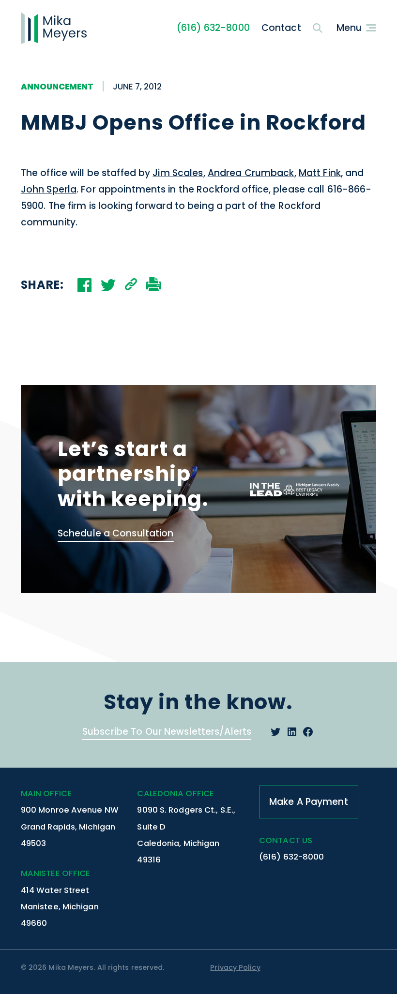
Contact (281, 27)
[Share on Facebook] (84, 285)
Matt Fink (320, 172)
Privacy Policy (235, 967)
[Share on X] (108, 285)
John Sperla (48, 189)
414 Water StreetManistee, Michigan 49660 (60, 907)
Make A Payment (308, 801)
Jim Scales (178, 172)
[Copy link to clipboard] (131, 285)
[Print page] (153, 285)
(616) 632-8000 (213, 27)
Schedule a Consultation (116, 533)
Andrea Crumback (251, 172)
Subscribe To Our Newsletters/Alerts (166, 731)
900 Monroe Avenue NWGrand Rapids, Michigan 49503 (70, 826)
